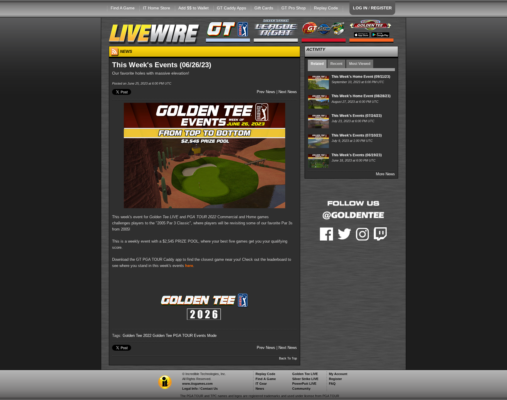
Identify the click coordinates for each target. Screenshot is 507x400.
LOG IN (360, 8)
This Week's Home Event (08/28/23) (361, 96)
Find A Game (123, 8)
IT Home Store (156, 8)
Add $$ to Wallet (193, 8)
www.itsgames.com (197, 383)
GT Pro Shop (293, 8)
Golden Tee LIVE (305, 374)
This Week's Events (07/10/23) (357, 135)
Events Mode (205, 335)
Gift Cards (263, 8)
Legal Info (190, 388)
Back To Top (288, 358)
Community (301, 388)
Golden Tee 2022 (137, 335)
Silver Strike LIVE (305, 379)
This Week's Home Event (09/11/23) (361, 77)
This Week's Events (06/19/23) (357, 155)
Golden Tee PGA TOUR (173, 335)
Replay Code (326, 8)
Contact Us (209, 388)
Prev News (266, 92)
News (260, 388)
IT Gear (261, 383)
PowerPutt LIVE (304, 383)
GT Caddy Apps (231, 8)
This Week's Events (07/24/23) (357, 116)
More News (385, 174)
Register (335, 379)
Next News (287, 92)
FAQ (332, 383)
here (189, 265)
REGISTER (381, 8)
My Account (338, 374)
